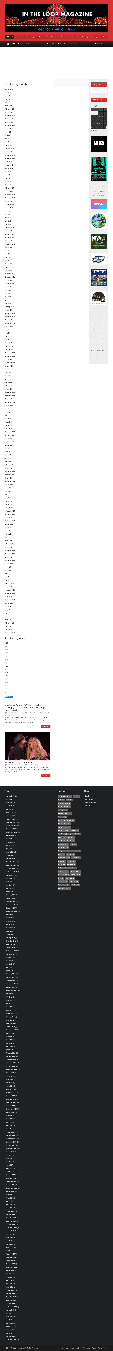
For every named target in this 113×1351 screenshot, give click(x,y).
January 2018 (9, 428)
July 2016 (8, 488)
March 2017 (8, 461)
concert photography (66, 820)
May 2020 (8, 336)
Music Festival (64, 857)
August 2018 (9, 405)
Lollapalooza (63, 851)
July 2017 (8, 448)
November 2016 (10, 475)
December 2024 (10, 155)
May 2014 (8, 573)
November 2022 (10, 237)
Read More (45, 726)
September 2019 (10, 363)
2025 (6, 646)
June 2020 (8, 333)
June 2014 (8, 570)
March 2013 (8, 620)
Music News (30, 713)
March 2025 (8, 145)
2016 (6, 676)
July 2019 (8, 369)
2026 (6, 643)
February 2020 (9, 346)
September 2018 (10, 402)
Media (28, 765)
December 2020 (10, 313)
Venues (94, 1348)
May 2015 (8, 534)
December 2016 (10, 471)
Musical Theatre (45, 713)
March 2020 (8, 343)
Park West (76, 857)
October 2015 (9, 517)
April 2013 (8, 616)
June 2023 (8, 214)
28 (97, 127)
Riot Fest (71, 864)
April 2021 (8, 300)
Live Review (63, 847)
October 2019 (9, 359)
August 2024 (9, 168)
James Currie (21, 713)
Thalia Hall (75, 871)
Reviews (7, 715)
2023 (6, 653)
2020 (6, 663)
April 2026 (8, 102)
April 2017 (8, 458)
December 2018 (10, 392)
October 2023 (9, 201)
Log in (87, 796)
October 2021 (9, 280)
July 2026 (8, 92)
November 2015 (10, 514)
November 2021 (10, 277)
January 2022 (9, 270)
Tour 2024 (70, 878)
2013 (6, 686)
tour (60, 878)
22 (99, 124)
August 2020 (9, 326)
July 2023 (8, 211)
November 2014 (10, 554)
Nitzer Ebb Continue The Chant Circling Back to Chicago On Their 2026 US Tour (26, 37)
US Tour (75, 885)
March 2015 (8, 540)
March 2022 (8, 264)
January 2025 (9, 152)
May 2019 (8, 376)
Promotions (86, 1348)
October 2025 (9, 122)
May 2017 (8, 455)
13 (94, 120)
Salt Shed (62, 868)
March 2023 (8, 224)
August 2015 (9, 524)
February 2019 (9, 386)
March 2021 (8, 303)
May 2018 (8, 415)
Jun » (97, 130)
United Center (64, 885)
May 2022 (8, 257)
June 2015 (8, 531)
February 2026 (9, 109)
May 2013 (8, 613)
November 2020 (10, 316)
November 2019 (10, 356)
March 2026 (8, 106)
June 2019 (8, 372)
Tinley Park (75, 875)
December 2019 (10, 353)
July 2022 (8, 251)
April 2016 (8, 498)
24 (104, 124)
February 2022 (9, 267)
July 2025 (8, 132)
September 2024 (10, 165)
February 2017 (9, 465)
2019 (6, 666)
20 (94, 124)
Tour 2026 (73, 881)
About (100, 1348)
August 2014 (9, 564)
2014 (6, 682)
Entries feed (89, 799)
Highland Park (74, 834)
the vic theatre (63, 875)
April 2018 (8, 419)
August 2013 (9, 603)
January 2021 (9, 310)
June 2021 (8, 293)
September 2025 (10, 125)
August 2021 (9, 287)
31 (104, 127)
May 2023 (8, 218)
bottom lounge (64, 806)
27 (94, 127)
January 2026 (9, 112)
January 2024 (9, 191)
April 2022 (8, 260)
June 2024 (8, 175)
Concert (62, 817)
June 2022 (8, 254)
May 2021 (8, 297)
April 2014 (8, 577)
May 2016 (8, 494)
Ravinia (71, 861)
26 (92, 127)
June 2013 (8, 610)
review (61, 864)
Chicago (62, 810)
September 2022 (10, 244)
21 (97, 124)
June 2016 (8, 491)
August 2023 (9, 208)
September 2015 (10, 521)
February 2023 (9, 227)
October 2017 (9, 438)
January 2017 (9, 468)
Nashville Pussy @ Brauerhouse (21, 762)
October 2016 (9, 478)
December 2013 (10, 590)
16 (102, 120)
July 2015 (8, 527)
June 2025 (8, 135)
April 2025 (8, 142)
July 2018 (8, 409)
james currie (63, 844)
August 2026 (9, 89)
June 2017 (8, 452)
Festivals (78, 1348)
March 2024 (8, 185)
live (73, 844)
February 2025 (9, 148)
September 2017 (10, 442)
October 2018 (9, 399)
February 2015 (9, 544)
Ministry (70, 854)
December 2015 (10, 511)
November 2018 (10, 396)
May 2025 (8, 138)
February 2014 (9, 583)
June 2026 (8, 96)
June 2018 (8, 412)
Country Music (63, 830)
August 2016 (9, 484)
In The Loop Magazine (66, 840)
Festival (75, 830)
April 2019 (8, 379)
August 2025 (9, 129)
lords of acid (75, 851)
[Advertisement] (56, 64)
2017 (6, 673)
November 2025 (10, 119)
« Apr (92, 130)
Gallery (105, 1348)
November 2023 (10, 198)
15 (99, 120)
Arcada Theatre (64, 803)
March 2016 (8, 501)
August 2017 (9, 445)
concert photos (64, 823)
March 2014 (8, 580)
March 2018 (8, 422)
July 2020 (8, 330)
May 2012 (8, 626)
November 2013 (10, 593)
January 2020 (9, 349)
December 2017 (10, 432)
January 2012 (9, 629)
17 (104, 120)
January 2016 (9, 508)
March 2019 (8, 382)
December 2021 (10, 274)
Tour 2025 (62, 881)
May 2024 (8, 178)
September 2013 (10, 600)
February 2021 (9, 307)
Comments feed (90, 802)
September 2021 (10, 283)
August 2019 (9, 366)
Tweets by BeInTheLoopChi (40, 790)
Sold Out (72, 868)
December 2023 (10, 195)
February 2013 (9, 623)
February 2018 (9, 425)
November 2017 (10, 435)
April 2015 (8, 537)
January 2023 (9, 231)
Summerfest (63, 871)
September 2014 (10, 560)
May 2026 (8, 99)
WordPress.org (90, 806)
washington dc (64, 888)
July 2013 (8, 606)
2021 (6, 659)
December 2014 (10, 550)
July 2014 (8, 567)
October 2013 (9, 597)
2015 (6, 679)
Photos (33, 765)
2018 (6, 669)
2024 (6, 649)
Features (37, 713)
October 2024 (9, 162)
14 (97, 120)
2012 (6, 689)
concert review (64, 827)
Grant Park (62, 834)
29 (99, 127)
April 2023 (8, 221)
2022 (6, 656)
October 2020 (9, 320)
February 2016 (9, 504)
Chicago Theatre (64, 813)
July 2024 (8, 171)
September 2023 (10, 204)
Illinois (61, 837)
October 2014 (9, 557)
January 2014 (9, 587)
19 (92, 124)
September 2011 (10, 633)
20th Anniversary (64, 796)
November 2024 (10, 158)
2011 (6, 692)
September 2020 (10, 323)
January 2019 (9, 389)
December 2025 (10, 115)
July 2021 (8, 290)
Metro (61, 854)
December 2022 (10, 234)
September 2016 (10, 481)
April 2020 (8, 339)
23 (102, 124)
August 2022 (9, 247)
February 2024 (9, 188)
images (70, 837)
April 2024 (8, 181)
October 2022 (9, 241)
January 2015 (9, 547)
